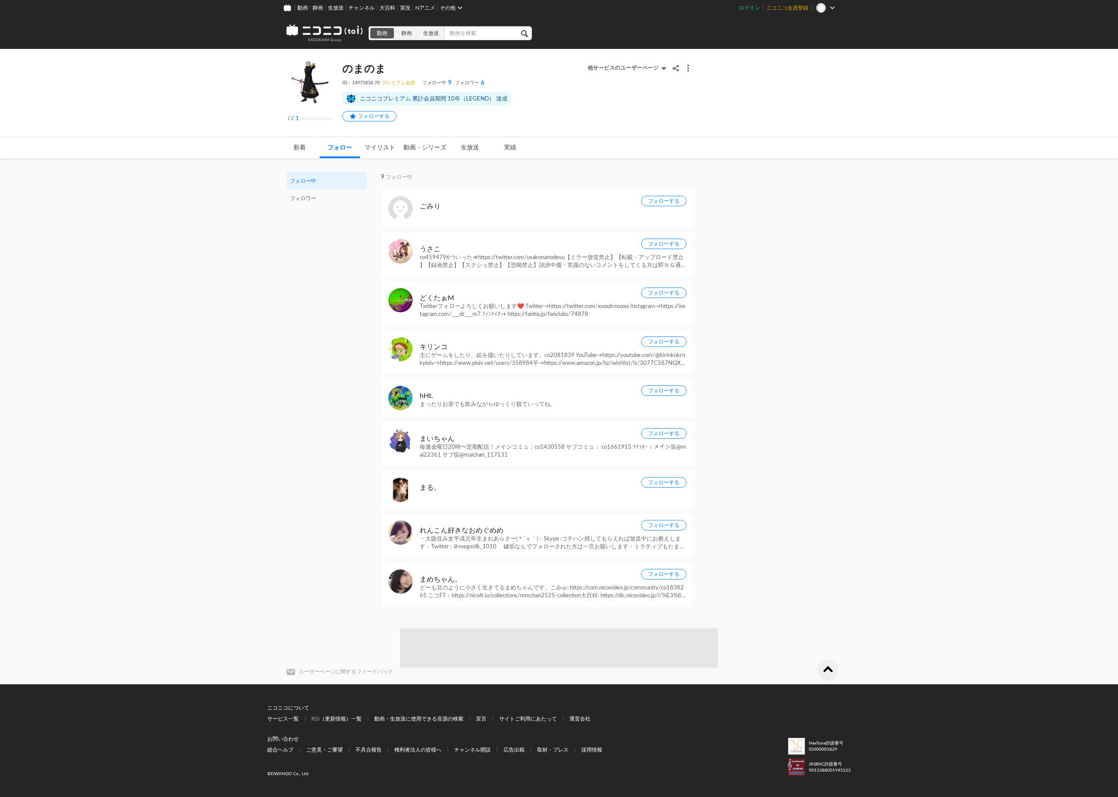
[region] (326, 189)
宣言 (481, 718)
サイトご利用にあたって (528, 718)
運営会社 (579, 718)
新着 (299, 148)
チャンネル (362, 7)
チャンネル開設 (472, 749)
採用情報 (591, 749)
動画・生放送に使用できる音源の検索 (418, 718)
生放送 (336, 7)
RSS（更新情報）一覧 (336, 718)
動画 (302, 7)
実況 (405, 7)
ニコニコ (324, 33)
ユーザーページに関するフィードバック (346, 671)
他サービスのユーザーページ (623, 67)
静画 (318, 7)
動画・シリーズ (425, 148)
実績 (510, 148)
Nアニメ (425, 7)
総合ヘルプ (280, 749)
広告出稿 (514, 749)
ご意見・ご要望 (324, 749)
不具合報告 (368, 749)
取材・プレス (553, 749)
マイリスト (380, 148)
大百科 (387, 7)
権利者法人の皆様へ (418, 749)
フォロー (340, 148)
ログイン (749, 7)
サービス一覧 (283, 718)
